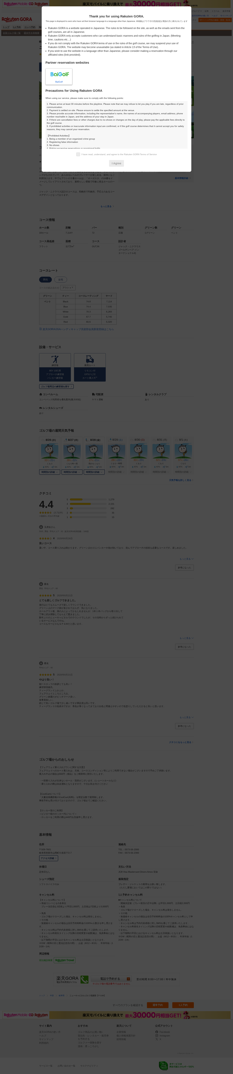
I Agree (116, 163)
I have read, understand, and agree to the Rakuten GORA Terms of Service (119, 154)
